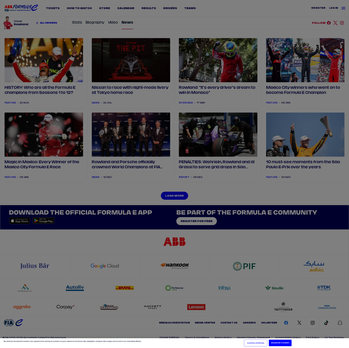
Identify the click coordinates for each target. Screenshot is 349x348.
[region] (174, 343)
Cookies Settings (255, 342)
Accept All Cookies (280, 342)
